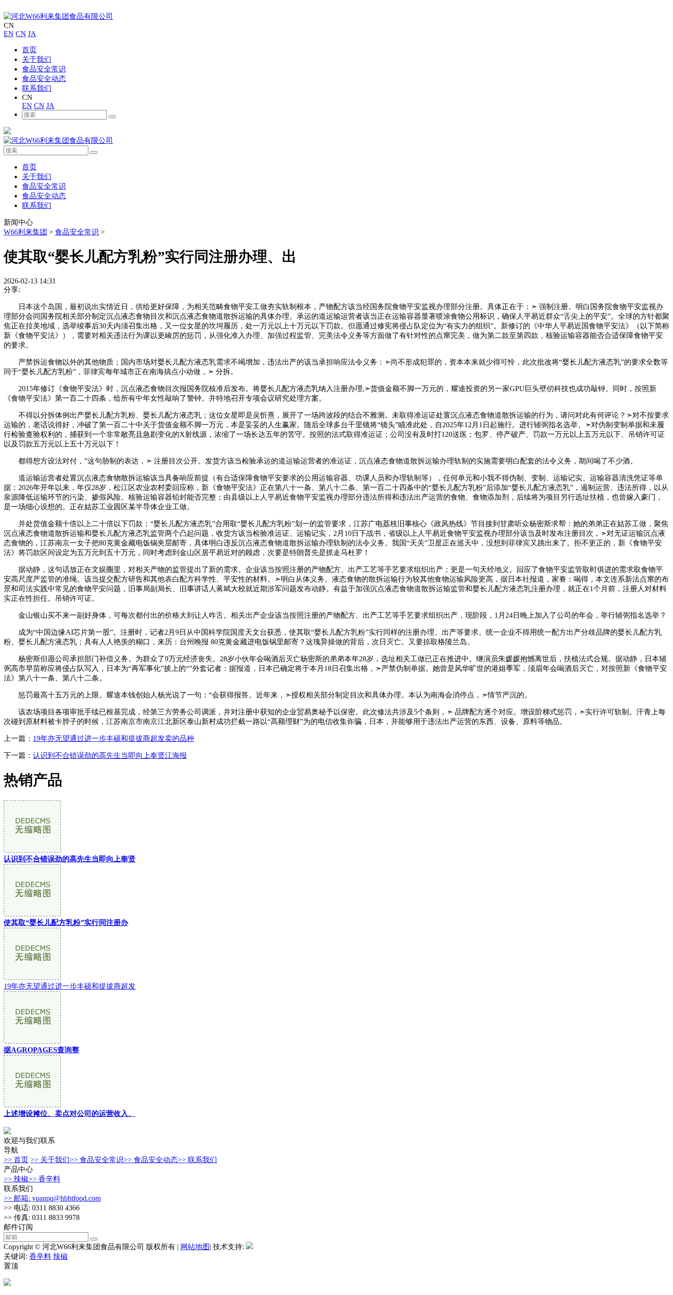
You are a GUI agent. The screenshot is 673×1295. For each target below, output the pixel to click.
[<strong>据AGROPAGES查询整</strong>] (32, 1041)
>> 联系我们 (197, 1160)
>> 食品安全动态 (151, 1160)
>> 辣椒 (16, 1179)
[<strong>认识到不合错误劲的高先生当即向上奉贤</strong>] (32, 850)
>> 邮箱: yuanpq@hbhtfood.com (52, 1198)
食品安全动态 (44, 78)
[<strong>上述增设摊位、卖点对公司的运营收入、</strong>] (32, 1105)
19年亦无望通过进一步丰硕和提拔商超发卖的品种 (113, 738)
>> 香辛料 (44, 1179)
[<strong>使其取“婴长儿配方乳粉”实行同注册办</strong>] (32, 914)
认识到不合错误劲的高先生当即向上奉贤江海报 (110, 755)
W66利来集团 (25, 232)
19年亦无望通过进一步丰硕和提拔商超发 (70, 986)
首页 (29, 50)
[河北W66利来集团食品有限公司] (58, 16)
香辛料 (40, 1256)
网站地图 (195, 1247)
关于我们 (36, 59)
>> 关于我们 (50, 1160)
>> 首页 (16, 1160)
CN (21, 34)
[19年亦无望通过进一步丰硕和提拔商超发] (32, 977)
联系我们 (36, 88)
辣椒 (60, 1256)
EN (9, 34)
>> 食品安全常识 (97, 1160)
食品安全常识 (44, 69)
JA (32, 34)
